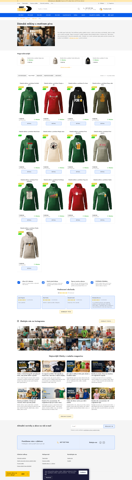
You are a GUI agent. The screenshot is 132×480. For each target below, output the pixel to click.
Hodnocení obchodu (66, 289)
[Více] (111, 15)
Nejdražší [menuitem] (39, 75)
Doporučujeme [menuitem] (22, 75)
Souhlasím (83, 472)
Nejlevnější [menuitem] (31, 75)
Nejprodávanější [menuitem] (48, 75)
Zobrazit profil (106, 321)
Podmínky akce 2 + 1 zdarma (48, 463)
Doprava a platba (34, 3)
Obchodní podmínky (44, 3)
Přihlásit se (109, 426)
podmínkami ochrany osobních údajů (92, 430)
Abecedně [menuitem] (58, 75)
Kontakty (69, 461)
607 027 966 (89, 8)
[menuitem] (21, 15)
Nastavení (48, 477)
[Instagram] (104, 442)
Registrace (111, 3)
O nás (18, 3)
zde (45, 474)
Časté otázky (25, 3)
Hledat (79, 9)
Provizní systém (20, 463)
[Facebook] (100, 442)
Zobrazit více (66, 312)
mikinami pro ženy (74, 38)
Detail (29, 123)
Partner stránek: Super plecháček (24, 466)
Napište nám (70, 458)
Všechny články (66, 416)
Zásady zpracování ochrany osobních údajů (26, 461)
